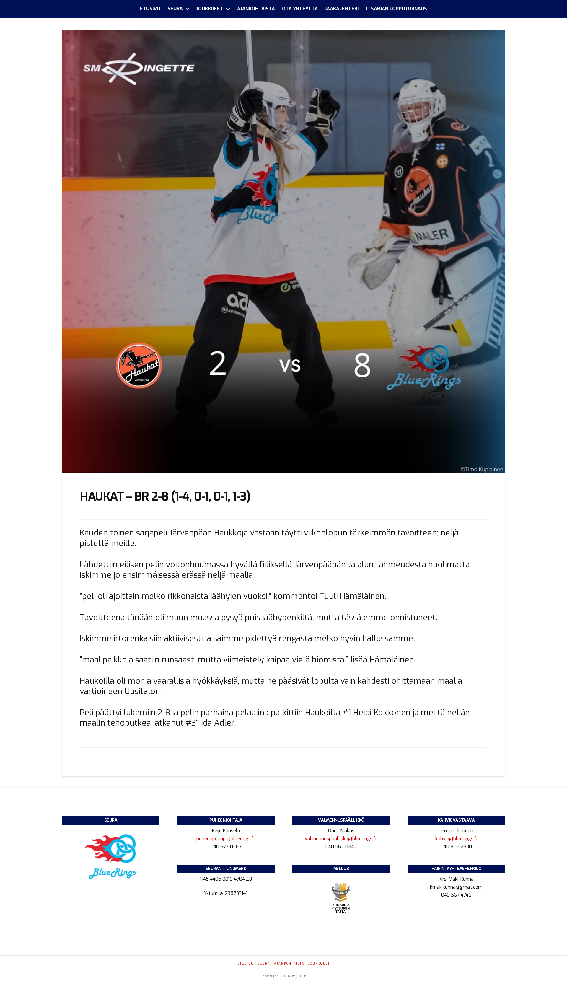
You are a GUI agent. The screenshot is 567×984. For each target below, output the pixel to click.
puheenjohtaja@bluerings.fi (226, 838)
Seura (264, 963)
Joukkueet (319, 963)
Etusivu (245, 963)
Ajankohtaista (289, 963)
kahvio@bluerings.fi (456, 838)
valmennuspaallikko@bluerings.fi (341, 838)
